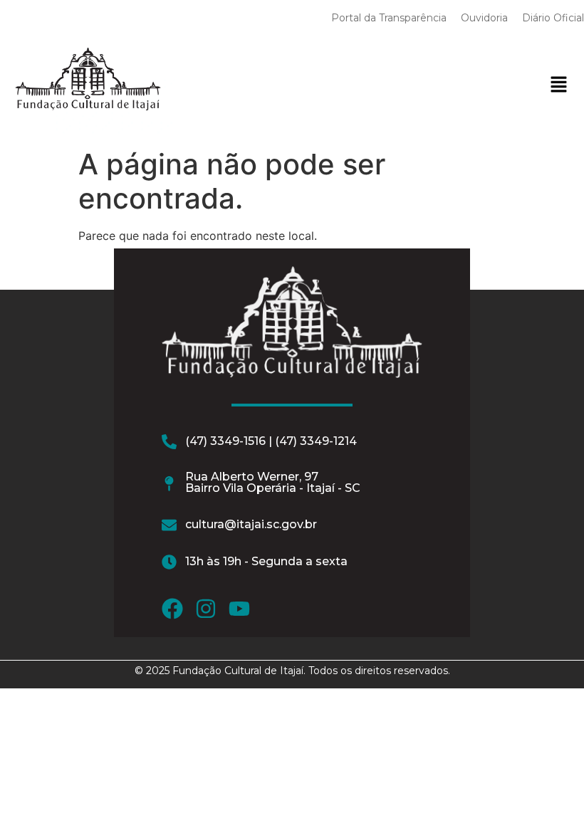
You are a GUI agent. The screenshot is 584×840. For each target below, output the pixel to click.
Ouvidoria (484, 17)
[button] (558, 85)
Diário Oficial (553, 17)
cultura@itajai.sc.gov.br (251, 524)
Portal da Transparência (389, 17)
